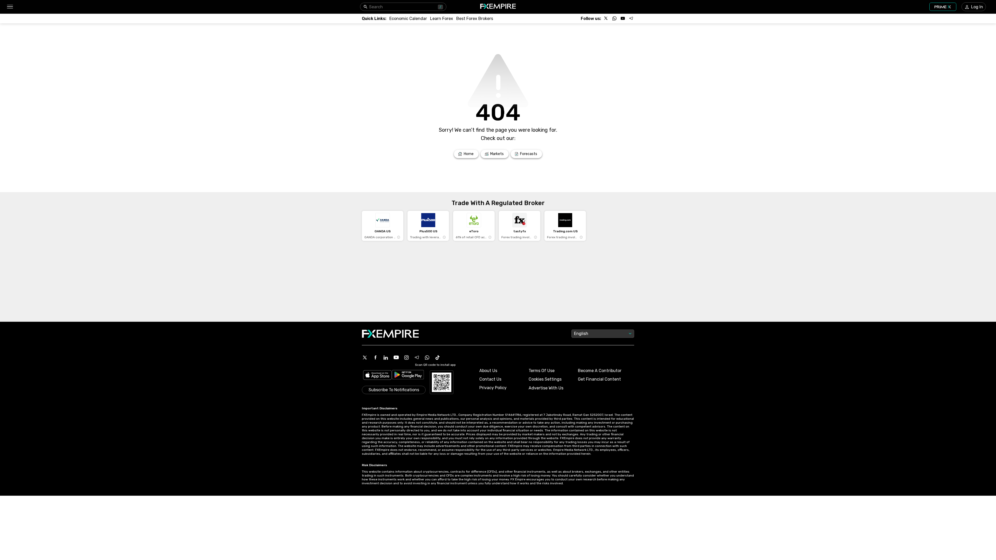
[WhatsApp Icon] (427, 357)
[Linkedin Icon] (386, 357)
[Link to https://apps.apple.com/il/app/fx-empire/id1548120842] (377, 375)
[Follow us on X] (606, 18)
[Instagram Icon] (406, 357)
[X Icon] (365, 357)
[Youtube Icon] (396, 357)
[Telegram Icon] (417, 357)
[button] (9, 6)
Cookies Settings (545, 379)
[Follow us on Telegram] (631, 18)
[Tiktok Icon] (437, 357)
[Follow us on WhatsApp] (614, 18)
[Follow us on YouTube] (623, 18)
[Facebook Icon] (375, 357)
